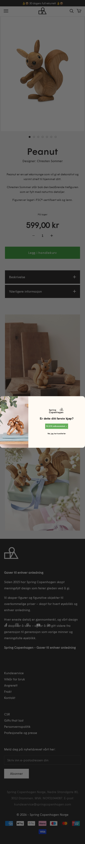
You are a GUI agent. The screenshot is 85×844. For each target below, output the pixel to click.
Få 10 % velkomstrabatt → (56, 426)
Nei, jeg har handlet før (57, 434)
